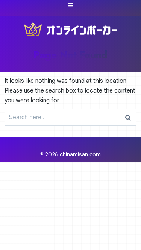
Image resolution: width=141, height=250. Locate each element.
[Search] (128, 117)
